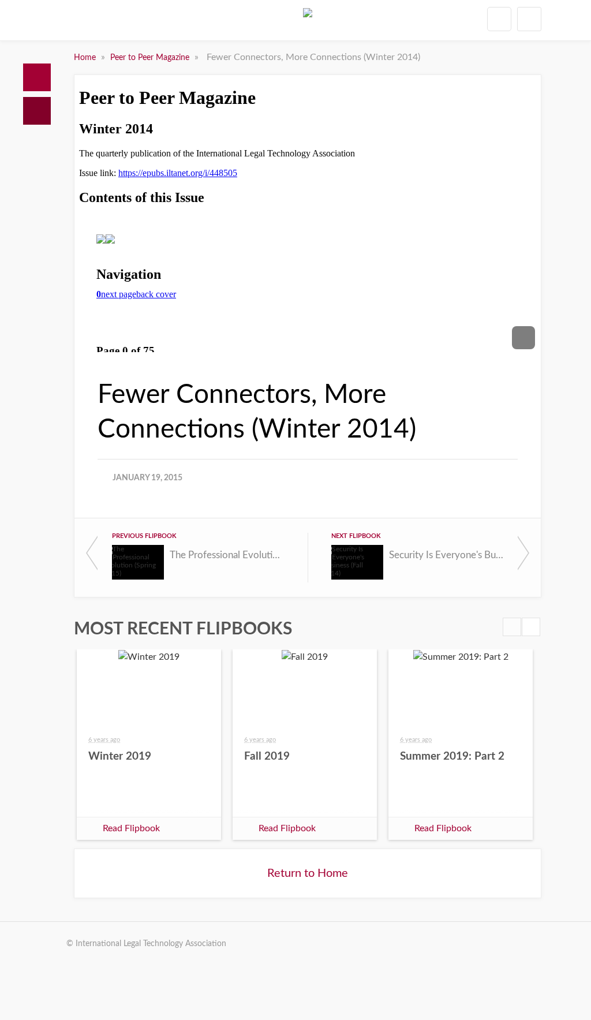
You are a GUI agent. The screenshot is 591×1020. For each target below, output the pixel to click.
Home (37, 77)
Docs (37, 111)
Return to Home (307, 873)
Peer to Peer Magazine (151, 58)
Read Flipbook (131, 828)
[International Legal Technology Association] (307, 22)
